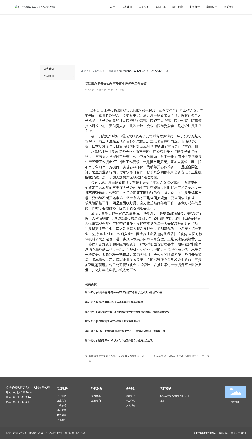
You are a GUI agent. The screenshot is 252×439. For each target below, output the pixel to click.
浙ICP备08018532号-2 (205, 433)
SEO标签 (69, 433)
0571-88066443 (22, 397)
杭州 (243, 433)
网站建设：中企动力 (230, 433)
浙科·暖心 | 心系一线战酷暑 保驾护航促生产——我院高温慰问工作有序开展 (125, 331)
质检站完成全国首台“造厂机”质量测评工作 (176, 356)
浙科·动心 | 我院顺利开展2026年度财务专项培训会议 (113, 321)
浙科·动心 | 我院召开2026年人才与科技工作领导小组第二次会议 (119, 340)
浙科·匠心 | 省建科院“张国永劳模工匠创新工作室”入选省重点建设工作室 (123, 292)
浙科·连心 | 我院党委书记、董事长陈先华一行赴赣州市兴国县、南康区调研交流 (127, 311)
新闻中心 (97, 70)
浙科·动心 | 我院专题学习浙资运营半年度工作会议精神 (114, 302)
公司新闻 (111, 70)
